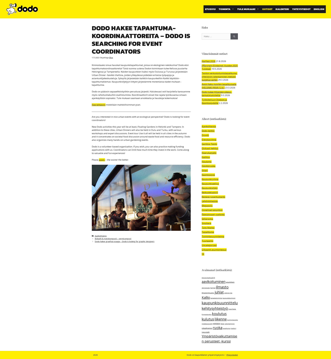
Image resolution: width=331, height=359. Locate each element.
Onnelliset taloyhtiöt (212, 210)
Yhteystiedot (301, 9)
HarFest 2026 (208, 61)
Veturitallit (205, 332)
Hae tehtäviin (98, 104)
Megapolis (207, 205)
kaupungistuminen (229, 298)
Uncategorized (209, 245)
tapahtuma (226, 328)
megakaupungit (207, 324)
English (319, 9)
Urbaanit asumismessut (214, 249)
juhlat (219, 292)
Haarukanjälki (209, 152)
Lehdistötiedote (210, 201)
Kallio (206, 297)
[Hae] (234, 36)
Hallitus (206, 157)
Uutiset (267, 9)
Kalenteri (282, 9)
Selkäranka (207, 218)
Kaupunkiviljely (210, 187)
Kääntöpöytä (208, 174)
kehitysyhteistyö (215, 308)
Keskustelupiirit (210, 192)
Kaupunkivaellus (210, 183)
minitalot (216, 323)
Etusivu (210, 9)
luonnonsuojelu (232, 320)
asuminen (230, 282)
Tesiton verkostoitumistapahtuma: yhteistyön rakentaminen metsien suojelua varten (219, 76)
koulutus (219, 313)
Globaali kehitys (210, 148)
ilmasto (222, 287)
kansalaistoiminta (216, 298)
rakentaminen (230, 324)
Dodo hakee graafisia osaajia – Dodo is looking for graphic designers (124, 241)
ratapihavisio (207, 328)
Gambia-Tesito (209, 143)
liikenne (221, 319)
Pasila (222, 324)
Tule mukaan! (246, 9)
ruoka (217, 327)
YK (203, 254)
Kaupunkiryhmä (210, 179)
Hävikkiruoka (208, 165)
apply (102, 159)
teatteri (233, 328)
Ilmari (205, 170)
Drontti (205, 135)
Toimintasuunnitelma (213, 236)
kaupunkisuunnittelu (220, 302)
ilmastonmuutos (208, 293)
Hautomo (207, 161)
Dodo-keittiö (208, 130)
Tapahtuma (208, 232)
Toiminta (224, 9)
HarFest (212, 288)
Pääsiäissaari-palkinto (213, 214)
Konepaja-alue (207, 314)
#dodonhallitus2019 (208, 278)
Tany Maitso (208, 227)
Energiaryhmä (209, 139)
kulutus (208, 319)
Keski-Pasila (232, 309)
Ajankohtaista (101, 236)
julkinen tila (228, 293)
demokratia (206, 288)
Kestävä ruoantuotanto (213, 196)
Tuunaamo (207, 240)
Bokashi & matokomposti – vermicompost (113, 238)
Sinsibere (206, 223)
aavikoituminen (213, 281)
